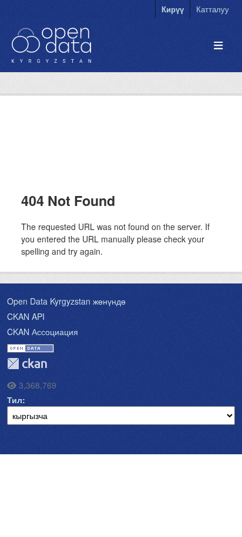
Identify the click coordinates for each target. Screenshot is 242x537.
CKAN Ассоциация (42, 331)
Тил (14, 400)
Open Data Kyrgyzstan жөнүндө (66, 301)
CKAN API (26, 316)
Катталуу (212, 9)
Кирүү (173, 9)
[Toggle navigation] (218, 45)
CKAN (27, 363)
